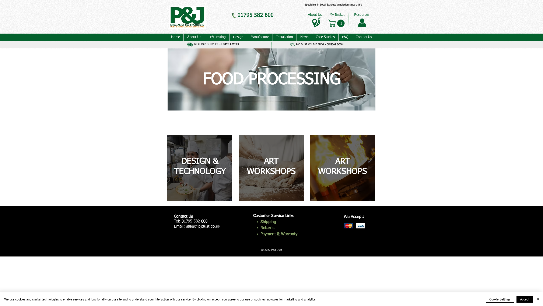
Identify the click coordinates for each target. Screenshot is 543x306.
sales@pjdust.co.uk (203, 226)
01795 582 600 (194, 221)
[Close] (537, 299)
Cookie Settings (499, 299)
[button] (337, 23)
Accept (524, 299)
